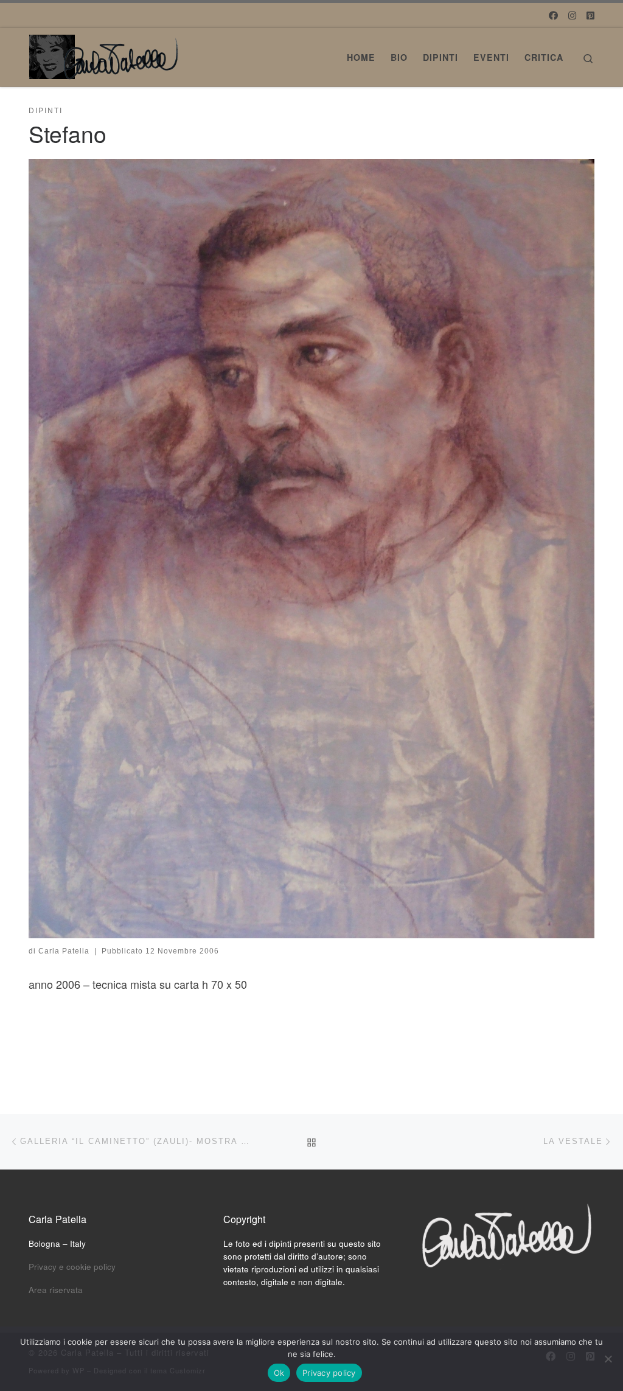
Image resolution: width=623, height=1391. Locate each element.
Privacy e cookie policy (72, 1266)
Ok (279, 1373)
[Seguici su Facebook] (553, 15)
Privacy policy (329, 1373)
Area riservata (56, 1289)
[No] (608, 1359)
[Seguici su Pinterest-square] (590, 15)
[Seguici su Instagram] (572, 15)
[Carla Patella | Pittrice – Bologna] (105, 53)
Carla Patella (63, 951)
